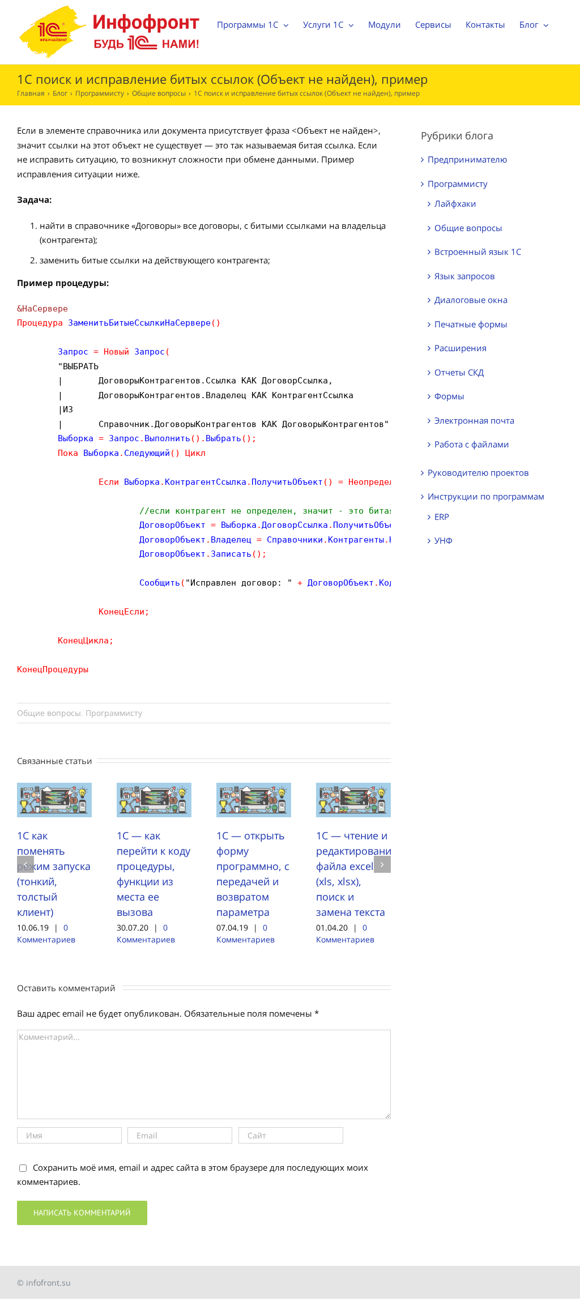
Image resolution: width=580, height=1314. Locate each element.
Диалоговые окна (471, 299)
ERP (441, 516)
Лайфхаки (455, 203)
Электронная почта (474, 420)
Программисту (114, 712)
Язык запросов (464, 275)
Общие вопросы (49, 712)
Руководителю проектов (478, 472)
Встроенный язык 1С (477, 251)
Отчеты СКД (459, 372)
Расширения (460, 347)
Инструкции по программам (486, 496)
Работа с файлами (471, 444)
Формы (449, 396)
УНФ (443, 540)
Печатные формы (471, 324)
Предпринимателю (467, 159)
